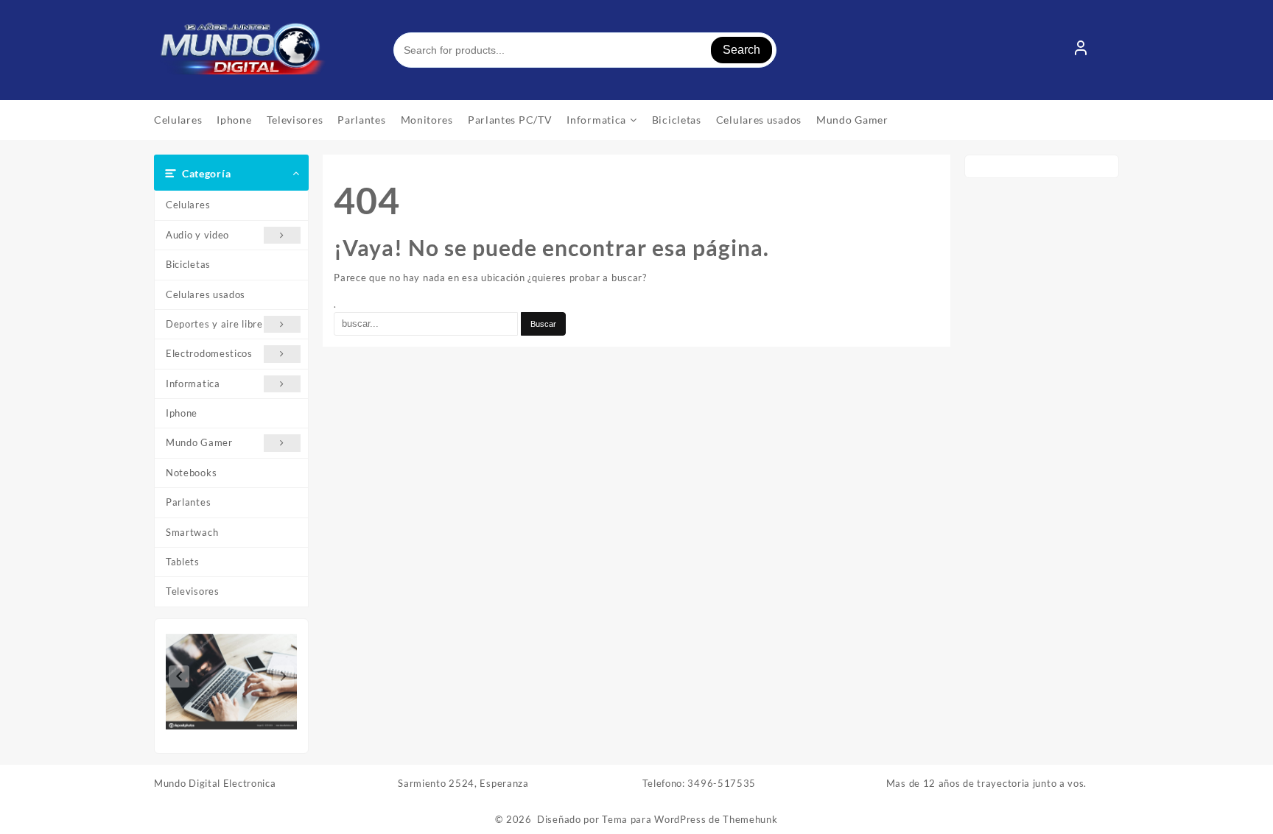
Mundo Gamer (199, 442)
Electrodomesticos (209, 353)
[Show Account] (1081, 50)
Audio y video (197, 235)
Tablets (183, 562)
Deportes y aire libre (214, 324)
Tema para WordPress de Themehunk (689, 819)
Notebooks (191, 472)
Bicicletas (188, 264)
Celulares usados (205, 294)
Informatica (193, 383)
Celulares (188, 205)
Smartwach (192, 532)
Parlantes (188, 502)
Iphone (181, 413)
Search (741, 49)
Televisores (193, 591)
